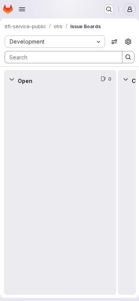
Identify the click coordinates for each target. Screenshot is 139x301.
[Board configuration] (128, 42)
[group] (60, 191)
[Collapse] (11, 79)
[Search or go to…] (109, 9)
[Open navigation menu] (22, 9)
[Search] (128, 57)
